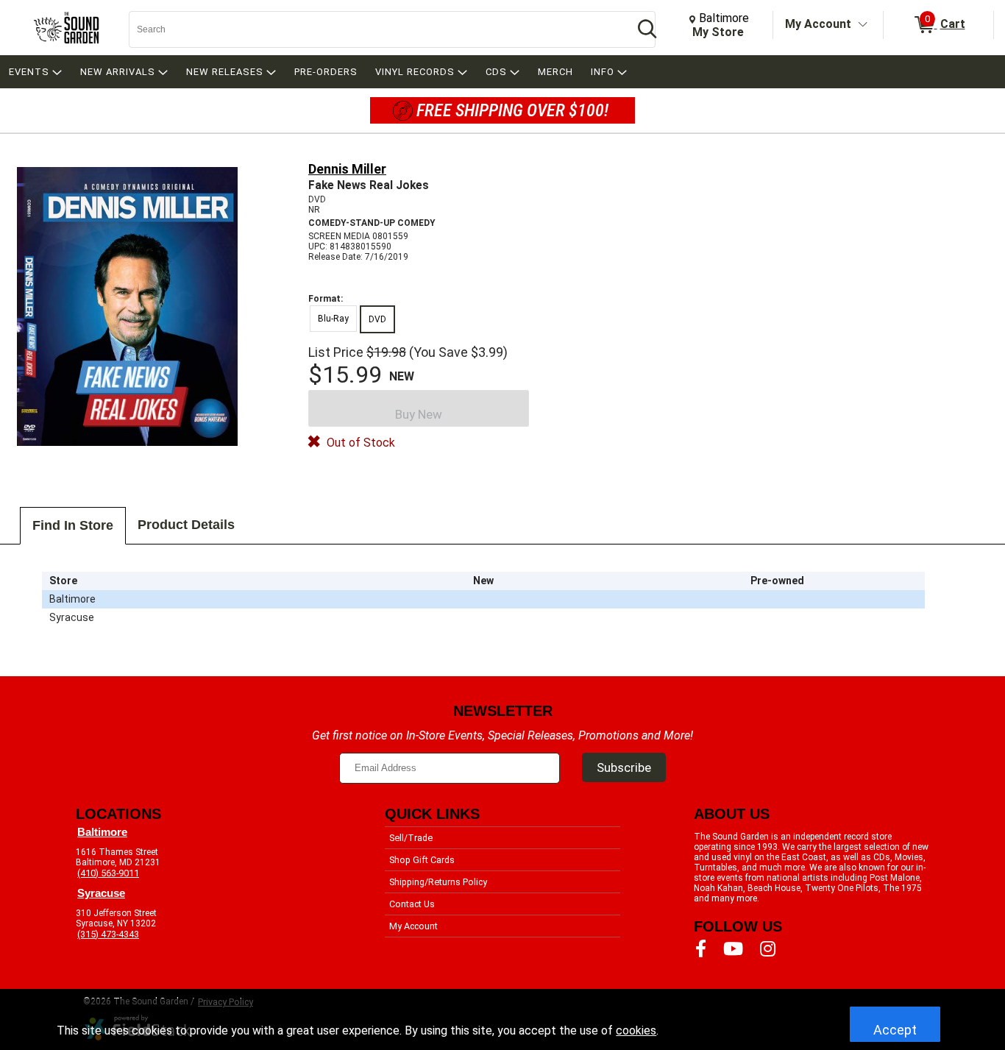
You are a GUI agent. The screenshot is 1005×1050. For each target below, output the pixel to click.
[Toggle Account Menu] (863, 25)
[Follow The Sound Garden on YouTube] (733, 949)
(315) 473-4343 (108, 934)
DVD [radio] (377, 319)
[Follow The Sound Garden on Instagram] (768, 949)
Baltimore (102, 832)
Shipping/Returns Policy (438, 881)
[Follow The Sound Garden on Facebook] (701, 949)
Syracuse (101, 893)
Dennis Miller (347, 169)
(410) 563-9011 (108, 873)
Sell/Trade (411, 837)
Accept (895, 1029)
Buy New (418, 414)
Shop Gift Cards (422, 859)
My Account (818, 24)
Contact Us (412, 903)
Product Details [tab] (186, 524)
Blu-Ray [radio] (333, 318)
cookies (636, 1030)
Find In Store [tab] (72, 525)
